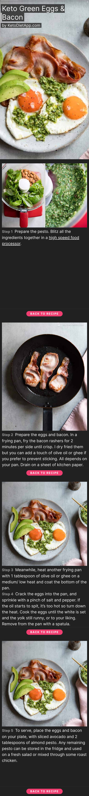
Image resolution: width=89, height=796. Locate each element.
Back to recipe (44, 313)
